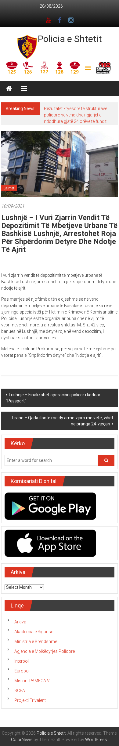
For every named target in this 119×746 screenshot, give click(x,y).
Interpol (21, 661)
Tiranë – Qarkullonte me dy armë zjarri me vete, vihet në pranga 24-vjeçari (62, 420)
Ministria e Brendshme (35, 641)
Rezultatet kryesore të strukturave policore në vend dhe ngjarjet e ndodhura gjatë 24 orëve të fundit (75, 115)
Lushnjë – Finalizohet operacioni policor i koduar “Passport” (53, 397)
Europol (22, 670)
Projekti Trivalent (30, 700)
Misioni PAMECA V (32, 680)
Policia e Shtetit (70, 38)
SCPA (19, 690)
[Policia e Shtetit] (8, 88)
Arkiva (20, 621)
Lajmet (9, 188)
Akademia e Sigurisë (33, 631)
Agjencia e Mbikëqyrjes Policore (44, 651)
